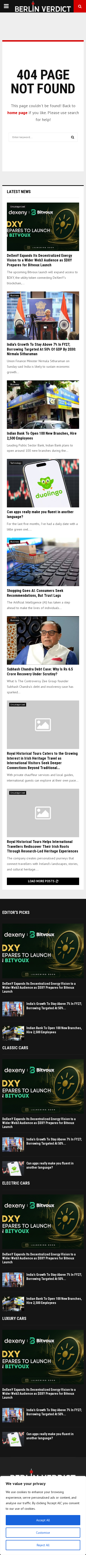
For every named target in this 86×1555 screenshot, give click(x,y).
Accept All (43, 1520)
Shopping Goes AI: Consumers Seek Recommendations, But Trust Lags (35, 593)
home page (17, 112)
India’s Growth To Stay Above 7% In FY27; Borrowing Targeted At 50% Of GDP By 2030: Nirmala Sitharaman (41, 349)
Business (14, 295)
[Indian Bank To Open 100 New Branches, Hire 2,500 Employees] (43, 404)
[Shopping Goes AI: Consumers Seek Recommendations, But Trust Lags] (43, 562)
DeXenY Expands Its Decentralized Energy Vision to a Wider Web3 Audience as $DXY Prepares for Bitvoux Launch (39, 260)
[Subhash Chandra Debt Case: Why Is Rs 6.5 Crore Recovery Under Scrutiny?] (43, 640)
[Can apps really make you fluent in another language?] (43, 483)
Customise (43, 1533)
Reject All (43, 1545)
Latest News (19, 191)
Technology (15, 462)
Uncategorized (17, 206)
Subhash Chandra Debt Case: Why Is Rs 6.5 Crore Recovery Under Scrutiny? (40, 671)
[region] (43, 1515)
